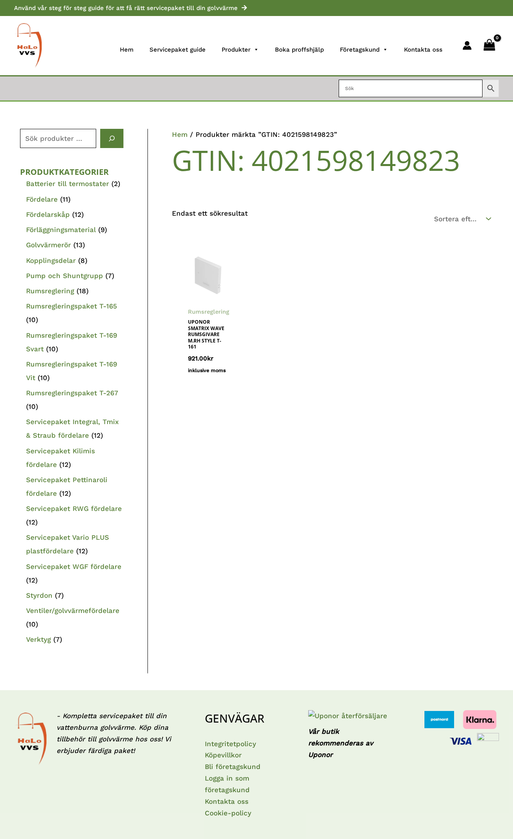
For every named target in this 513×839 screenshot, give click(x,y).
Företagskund (360, 49)
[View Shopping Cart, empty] (489, 45)
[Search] (111, 138)
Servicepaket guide (177, 49)
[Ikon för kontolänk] (467, 45)
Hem (126, 49)
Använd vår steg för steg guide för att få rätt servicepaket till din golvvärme (126, 8)
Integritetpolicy (230, 744)
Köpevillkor (223, 755)
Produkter (236, 49)
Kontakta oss (423, 49)
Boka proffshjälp (299, 49)
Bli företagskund (233, 767)
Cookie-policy (228, 813)
